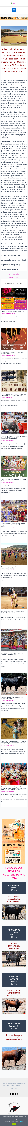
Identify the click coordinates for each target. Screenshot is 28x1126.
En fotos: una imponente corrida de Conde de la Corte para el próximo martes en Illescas (13, 395)
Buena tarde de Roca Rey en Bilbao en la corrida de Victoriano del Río (12, 653)
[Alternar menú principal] (14, 10)
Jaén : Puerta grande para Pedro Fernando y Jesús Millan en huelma (13, 567)
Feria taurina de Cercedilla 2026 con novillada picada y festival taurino (13, 353)
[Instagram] (15, 1094)
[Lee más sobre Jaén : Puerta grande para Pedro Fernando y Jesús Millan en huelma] (14, 554)
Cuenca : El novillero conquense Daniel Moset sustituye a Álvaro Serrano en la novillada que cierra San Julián (13, 743)
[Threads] (13, 1094)
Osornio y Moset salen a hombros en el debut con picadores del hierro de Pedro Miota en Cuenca (13, 525)
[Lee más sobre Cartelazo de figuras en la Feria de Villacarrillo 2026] (14, 466)
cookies (21, 1121)
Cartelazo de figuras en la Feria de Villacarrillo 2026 (13, 480)
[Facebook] (10, 1094)
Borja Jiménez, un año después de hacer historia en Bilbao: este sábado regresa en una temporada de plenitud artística (14, 437)
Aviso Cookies (14, 1088)
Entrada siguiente (14, 277)
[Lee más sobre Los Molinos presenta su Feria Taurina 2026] (14, 298)
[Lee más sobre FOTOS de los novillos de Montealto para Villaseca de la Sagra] (14, 684)
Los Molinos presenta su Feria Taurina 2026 (12, 311)
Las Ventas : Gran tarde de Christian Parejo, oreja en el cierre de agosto (12, 611)
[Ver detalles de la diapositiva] (14, 912)
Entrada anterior (14, 274)
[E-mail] (17, 1094)
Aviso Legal (14, 1090)
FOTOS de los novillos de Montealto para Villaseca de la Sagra (12, 698)
